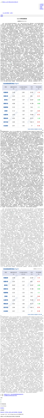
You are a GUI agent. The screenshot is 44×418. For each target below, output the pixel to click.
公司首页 (42, 4)
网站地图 (20, 412)
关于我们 (42, 5)
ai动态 (41, 7)
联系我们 (42, 8)
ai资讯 (41, 6)
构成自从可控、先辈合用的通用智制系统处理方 (13, 394)
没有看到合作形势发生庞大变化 (10, 395)
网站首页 (2, 412)
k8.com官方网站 (6, 12)
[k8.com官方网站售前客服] (0, 399)
